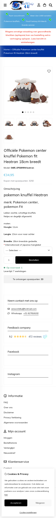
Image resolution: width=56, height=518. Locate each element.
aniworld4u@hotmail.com (24, 309)
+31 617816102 (31, 313)
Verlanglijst (9, 448)
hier (6, 495)
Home (7, 49)
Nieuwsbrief (9, 453)
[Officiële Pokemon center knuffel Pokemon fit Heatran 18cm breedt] (28, 114)
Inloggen (8, 437)
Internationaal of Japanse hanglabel (22, 245)
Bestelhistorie (10, 443)
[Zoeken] (50, 5)
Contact (8, 468)
